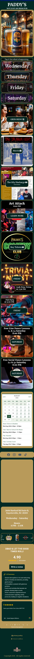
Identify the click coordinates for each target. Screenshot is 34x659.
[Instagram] (14, 454)
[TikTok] (25, 454)
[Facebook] (8, 454)
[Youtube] (20, 454)
